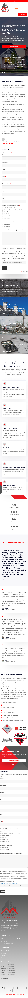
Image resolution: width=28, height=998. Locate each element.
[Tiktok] (10, 990)
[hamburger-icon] (16, 8)
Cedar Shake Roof (8, 212)
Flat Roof (6, 214)
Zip (3, 198)
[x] (22, 988)
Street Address (6, 183)
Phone (4, 169)
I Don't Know (7, 218)
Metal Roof (7, 216)
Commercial (7, 226)
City (3, 191)
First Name (5, 155)
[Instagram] (5, 988)
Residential (7, 224)
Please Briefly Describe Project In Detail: (13, 230)
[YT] (12, 988)
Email (4, 176)
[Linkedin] (9, 988)
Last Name (5, 162)
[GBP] (17, 990)
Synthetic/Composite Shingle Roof (13, 209)
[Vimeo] (14, 990)
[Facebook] (2, 988)
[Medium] (15, 988)
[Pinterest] (25, 988)
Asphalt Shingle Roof (9, 207)
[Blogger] (18, 988)
